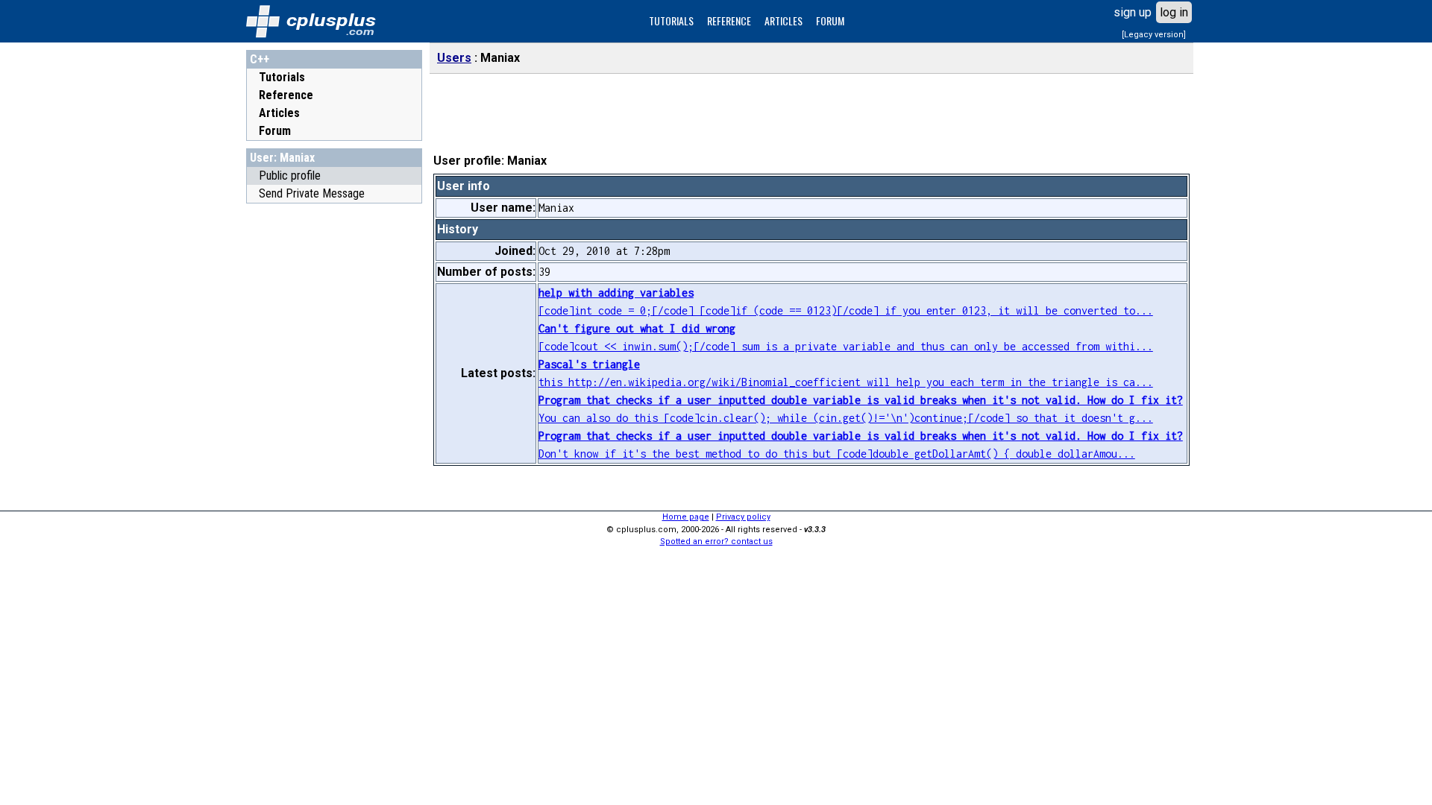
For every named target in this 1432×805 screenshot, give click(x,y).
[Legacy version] (1154, 35)
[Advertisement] (334, 434)
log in (1174, 12)
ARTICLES (783, 20)
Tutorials (282, 77)
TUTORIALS (671, 20)
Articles (279, 113)
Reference (286, 95)
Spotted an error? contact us (716, 541)
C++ (259, 59)
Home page (685, 517)
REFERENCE (729, 20)
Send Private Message (312, 193)
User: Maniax (282, 158)
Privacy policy (743, 517)
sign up (1133, 12)
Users (454, 58)
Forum (275, 131)
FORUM (830, 20)
